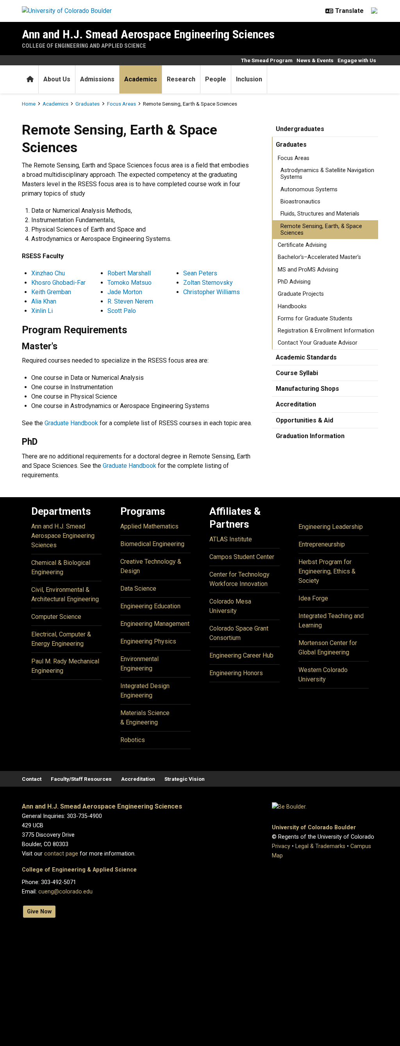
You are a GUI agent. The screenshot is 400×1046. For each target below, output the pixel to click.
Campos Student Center (241, 557)
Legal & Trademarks (320, 846)
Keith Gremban (51, 292)
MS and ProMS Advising (308, 269)
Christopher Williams (211, 292)
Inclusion (249, 79)
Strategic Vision (184, 779)
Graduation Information (310, 436)
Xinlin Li (42, 311)
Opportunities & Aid (304, 420)
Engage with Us (357, 60)
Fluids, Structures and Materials (319, 213)
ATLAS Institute (230, 539)
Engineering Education (150, 606)
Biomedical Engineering (152, 544)
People (215, 79)
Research (181, 79)
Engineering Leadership (330, 526)
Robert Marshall (129, 273)
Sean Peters (200, 273)
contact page (61, 853)
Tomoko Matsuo (129, 282)
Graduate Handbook (71, 423)
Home (29, 104)
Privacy (281, 846)
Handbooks (292, 306)
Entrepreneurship (321, 544)
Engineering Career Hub (241, 655)
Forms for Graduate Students (315, 318)
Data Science (138, 588)
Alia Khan (43, 301)
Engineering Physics (148, 641)
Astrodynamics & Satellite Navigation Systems (327, 173)
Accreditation (296, 404)
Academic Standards (306, 357)
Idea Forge (313, 598)
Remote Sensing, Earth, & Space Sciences (321, 229)
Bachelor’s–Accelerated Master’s (319, 257)
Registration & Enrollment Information (326, 330)
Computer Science (56, 616)
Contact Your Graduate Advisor (317, 343)
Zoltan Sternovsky (208, 282)
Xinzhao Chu (48, 273)
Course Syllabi (297, 373)
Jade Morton (124, 292)
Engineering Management (154, 623)
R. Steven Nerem (130, 301)
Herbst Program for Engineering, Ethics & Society (326, 571)
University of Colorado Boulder (314, 827)
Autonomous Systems (309, 189)
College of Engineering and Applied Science (84, 45)
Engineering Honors (236, 673)
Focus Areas (121, 104)
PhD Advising (294, 282)
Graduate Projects (301, 294)
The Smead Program (267, 60)
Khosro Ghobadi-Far (58, 282)
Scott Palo (121, 311)
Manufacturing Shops (307, 388)
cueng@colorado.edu (65, 891)
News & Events (315, 60)
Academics (140, 79)
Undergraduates (300, 129)
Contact (31, 779)
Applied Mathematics (149, 526)
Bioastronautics (300, 201)
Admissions (97, 79)
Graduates (87, 104)
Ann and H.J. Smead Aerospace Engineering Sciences (148, 34)
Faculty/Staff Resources (81, 779)
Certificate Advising (302, 245)
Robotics (132, 740)
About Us (56, 79)
